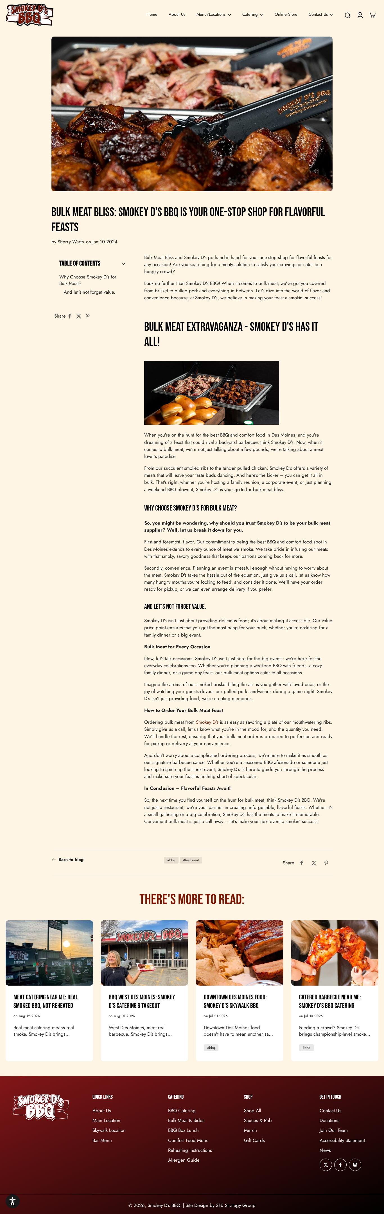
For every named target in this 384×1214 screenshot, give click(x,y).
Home (151, 14)
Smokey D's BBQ (164, 1205)
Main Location (106, 1120)
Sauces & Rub (258, 1120)
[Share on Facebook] (71, 316)
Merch (250, 1130)
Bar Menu (102, 1140)
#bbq (171, 860)
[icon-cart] (372, 14)
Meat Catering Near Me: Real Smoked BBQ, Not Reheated (45, 1001)
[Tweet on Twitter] (80, 316)
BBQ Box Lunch (183, 1130)
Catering (250, 14)
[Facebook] (340, 1164)
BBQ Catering (182, 1110)
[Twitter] (326, 1164)
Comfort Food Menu (188, 1140)
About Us (177, 14)
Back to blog (70, 860)
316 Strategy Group (236, 1205)
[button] (13, 1201)
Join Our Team (334, 1130)
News (325, 1150)
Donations (329, 1120)
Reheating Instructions (190, 1150)
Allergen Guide (184, 1160)
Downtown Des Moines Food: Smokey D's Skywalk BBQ (235, 1001)
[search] (347, 15)
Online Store (286, 14)
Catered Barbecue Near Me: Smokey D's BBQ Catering (330, 1001)
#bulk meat (191, 860)
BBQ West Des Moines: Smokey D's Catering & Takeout (142, 1001)
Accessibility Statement (342, 1140)
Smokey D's (207, 722)
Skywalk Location (109, 1130)
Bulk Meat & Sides (186, 1120)
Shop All (252, 1110)
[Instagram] (355, 1164)
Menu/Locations (210, 14)
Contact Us (318, 14)
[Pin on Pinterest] (89, 316)
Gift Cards (254, 1140)
